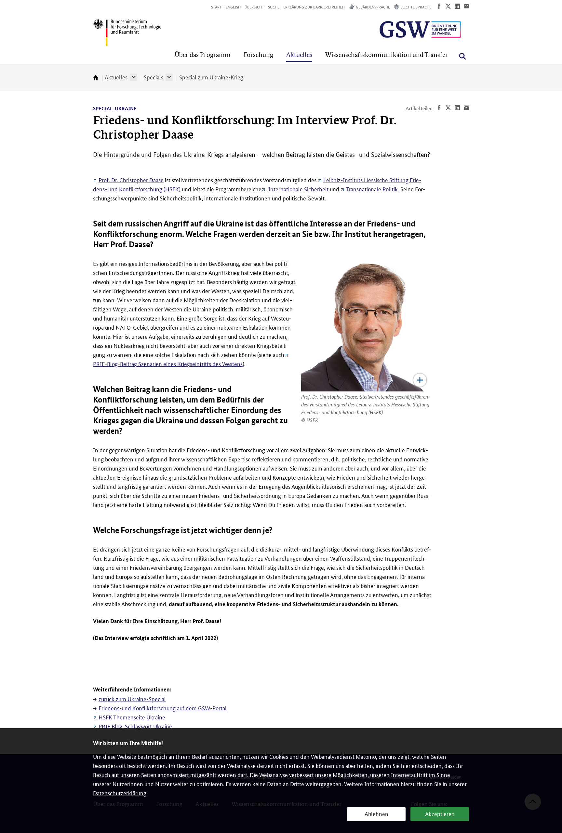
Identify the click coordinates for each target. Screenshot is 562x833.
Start (216, 7)
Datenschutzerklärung (119, 793)
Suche (273, 7)
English (233, 7)
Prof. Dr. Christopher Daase (131, 180)
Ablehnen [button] (376, 813)
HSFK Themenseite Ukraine (132, 717)
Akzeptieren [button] (440, 813)
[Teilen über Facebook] (439, 6)
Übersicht (254, 7)
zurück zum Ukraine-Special (132, 699)
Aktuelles (116, 77)
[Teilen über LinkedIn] (457, 6)
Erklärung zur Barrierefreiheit (314, 7)
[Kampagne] (404, 29)
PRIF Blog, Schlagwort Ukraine (135, 726)
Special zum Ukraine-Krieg (211, 77)
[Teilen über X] (448, 6)
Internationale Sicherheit (298, 189)
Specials (153, 77)
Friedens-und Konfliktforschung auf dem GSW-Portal (163, 708)
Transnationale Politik (372, 189)
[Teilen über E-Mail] (466, 6)
